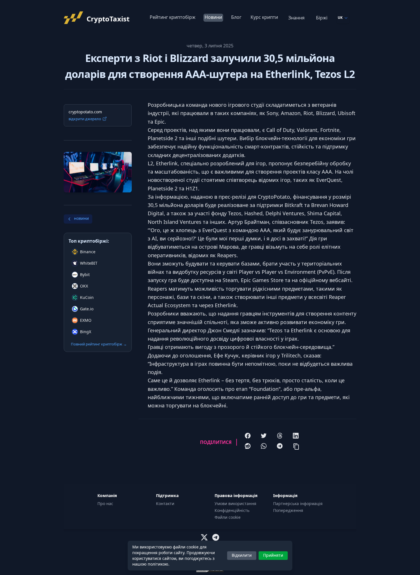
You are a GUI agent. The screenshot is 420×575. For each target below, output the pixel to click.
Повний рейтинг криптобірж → (99, 344)
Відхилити (242, 555)
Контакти (165, 503)
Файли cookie (228, 517)
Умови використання (235, 503)
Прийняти (273, 555)
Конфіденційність (232, 510)
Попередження (288, 510)
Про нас (105, 503)
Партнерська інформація (298, 503)
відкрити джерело (85, 118)
